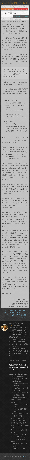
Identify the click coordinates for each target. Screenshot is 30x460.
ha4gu (11, 325)
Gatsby (23, 456)
